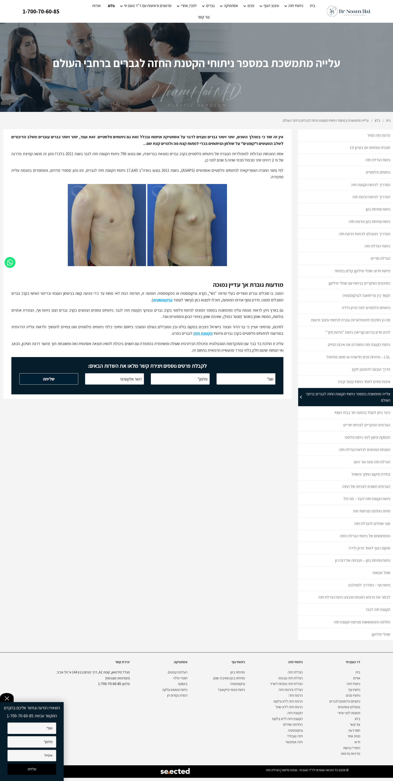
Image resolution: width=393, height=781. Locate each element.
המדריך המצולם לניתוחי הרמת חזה (364, 233)
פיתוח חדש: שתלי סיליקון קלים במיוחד (362, 270)
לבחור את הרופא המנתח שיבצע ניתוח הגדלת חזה (354, 597)
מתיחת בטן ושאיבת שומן (229, 678)
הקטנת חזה (203, 333)
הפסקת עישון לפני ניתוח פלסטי (367, 437)
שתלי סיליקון (381, 634)
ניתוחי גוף (354, 689)
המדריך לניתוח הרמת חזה (371, 196)
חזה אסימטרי (294, 742)
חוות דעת (354, 730)
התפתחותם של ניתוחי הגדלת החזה (365, 535)
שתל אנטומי (381, 572)
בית (312, 6)
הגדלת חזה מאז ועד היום (372, 461)
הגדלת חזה (295, 672)
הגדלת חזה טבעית (290, 678)
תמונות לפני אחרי (349, 712)
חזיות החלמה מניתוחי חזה (371, 511)
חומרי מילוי (180, 678)
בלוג (111, 6)
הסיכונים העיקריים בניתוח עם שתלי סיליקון (359, 283)
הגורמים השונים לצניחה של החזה (366, 486)
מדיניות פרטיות (350, 753)
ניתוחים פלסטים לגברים (344, 701)
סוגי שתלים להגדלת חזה (372, 523)
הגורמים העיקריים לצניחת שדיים (366, 424)
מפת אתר (354, 736)
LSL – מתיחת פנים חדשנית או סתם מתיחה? (358, 357)
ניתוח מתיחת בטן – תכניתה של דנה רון (362, 560)
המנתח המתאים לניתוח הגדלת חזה (364, 449)
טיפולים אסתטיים (349, 707)
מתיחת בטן (237, 672)
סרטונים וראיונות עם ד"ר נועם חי (147, 6)
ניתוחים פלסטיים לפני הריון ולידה (366, 307)
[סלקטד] (175, 771)
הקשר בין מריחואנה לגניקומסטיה (366, 295)
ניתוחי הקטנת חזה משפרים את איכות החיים (359, 344)
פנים (250, 6)
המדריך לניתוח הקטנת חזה (370, 184)
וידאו (357, 742)
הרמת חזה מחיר (378, 135)
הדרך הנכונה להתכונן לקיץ (371, 369)
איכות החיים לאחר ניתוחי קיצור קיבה (364, 381)
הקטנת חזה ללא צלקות (287, 718)
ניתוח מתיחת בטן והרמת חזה (369, 221)
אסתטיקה (231, 6)
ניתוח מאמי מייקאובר (231, 689)
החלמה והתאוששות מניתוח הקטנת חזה (362, 622)
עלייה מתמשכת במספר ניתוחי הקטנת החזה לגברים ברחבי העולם (348, 397)
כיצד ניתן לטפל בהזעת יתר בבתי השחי (362, 412)
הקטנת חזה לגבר (377, 609)
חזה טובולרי (295, 736)
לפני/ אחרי (189, 6)
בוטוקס (182, 683)
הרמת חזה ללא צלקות (288, 701)
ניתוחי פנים (353, 695)
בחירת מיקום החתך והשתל (371, 474)
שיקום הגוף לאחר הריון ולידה (369, 548)
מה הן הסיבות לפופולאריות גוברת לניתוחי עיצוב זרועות (350, 319)
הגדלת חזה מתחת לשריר (286, 683)
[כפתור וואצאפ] (10, 262)
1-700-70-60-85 (41, 11)
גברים (210, 6)
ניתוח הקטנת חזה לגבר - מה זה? (366, 498)
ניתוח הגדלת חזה (377, 159)
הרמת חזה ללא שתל (289, 707)
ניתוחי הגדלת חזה (377, 246)
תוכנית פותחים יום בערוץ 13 (370, 147)
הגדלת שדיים (380, 258)
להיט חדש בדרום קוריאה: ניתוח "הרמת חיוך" (357, 332)
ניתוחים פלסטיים (378, 172)
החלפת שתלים (293, 724)
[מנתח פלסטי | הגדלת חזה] (348, 11)
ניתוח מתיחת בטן (378, 209)
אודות (96, 6)
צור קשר (204, 17)
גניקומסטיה (162, 299)
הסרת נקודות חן (177, 695)
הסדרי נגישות (351, 748)
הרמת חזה (296, 695)
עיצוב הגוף (271, 6)
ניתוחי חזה (295, 6)
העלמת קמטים (177, 672)
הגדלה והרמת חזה (290, 689)
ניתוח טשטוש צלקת (174, 689)
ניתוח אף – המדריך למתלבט (369, 584)
